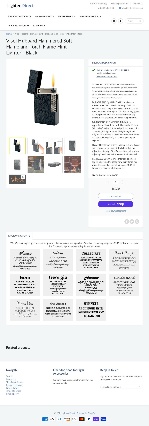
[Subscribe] (139, 386)
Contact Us (138, 3)
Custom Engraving (98, 3)
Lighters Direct (68, 413)
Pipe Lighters (65, 16)
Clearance (39, 25)
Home (9, 34)
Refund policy (12, 394)
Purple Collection (18, 25)
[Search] (140, 21)
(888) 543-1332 (107, 8)
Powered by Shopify (86, 413)
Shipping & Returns (119, 3)
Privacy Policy (12, 388)
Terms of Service (13, 391)
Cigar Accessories (18, 16)
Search (9, 376)
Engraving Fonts (19, 235)
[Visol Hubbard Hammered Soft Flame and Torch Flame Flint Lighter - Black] (45, 99)
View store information (106, 76)
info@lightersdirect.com (132, 8)
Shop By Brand (43, 16)
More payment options (115, 211)
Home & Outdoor (88, 16)
